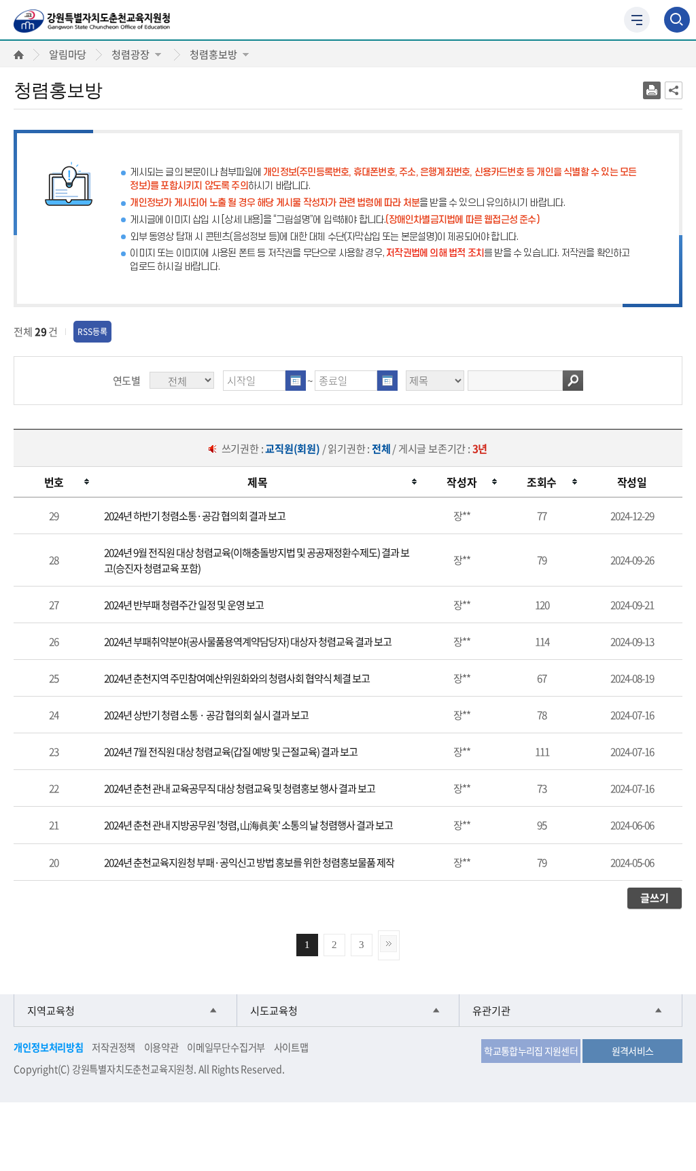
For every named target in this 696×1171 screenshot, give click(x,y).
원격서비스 (633, 1051)
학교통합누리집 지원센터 (531, 1051)
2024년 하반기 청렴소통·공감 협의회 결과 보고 (194, 515)
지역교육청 (51, 1010)
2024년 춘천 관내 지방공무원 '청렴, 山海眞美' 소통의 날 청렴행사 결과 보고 (248, 825)
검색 (573, 380)
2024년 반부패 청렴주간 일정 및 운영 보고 (184, 604)
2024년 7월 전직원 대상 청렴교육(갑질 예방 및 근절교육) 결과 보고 (231, 751)
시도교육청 (274, 1010)
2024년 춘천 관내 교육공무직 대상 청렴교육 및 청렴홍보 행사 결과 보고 (239, 788)
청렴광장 (130, 54)
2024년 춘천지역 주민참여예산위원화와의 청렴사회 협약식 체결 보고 (237, 678)
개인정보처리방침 (48, 1047)
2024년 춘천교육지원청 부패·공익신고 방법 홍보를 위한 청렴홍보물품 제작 (249, 862)
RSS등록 (92, 332)
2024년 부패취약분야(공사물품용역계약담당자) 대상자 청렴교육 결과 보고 (248, 641)
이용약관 (161, 1047)
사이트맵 (291, 1047)
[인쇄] (652, 90)
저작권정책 (113, 1047)
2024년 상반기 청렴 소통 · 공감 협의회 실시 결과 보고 (206, 714)
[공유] (673, 90)
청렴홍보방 (213, 54)
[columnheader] (54, 482)
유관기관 (491, 1010)
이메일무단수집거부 (226, 1047)
